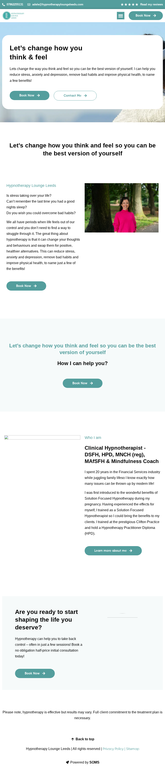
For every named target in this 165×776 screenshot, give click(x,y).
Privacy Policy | (114, 749)
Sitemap (132, 749)
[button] (120, 15)
